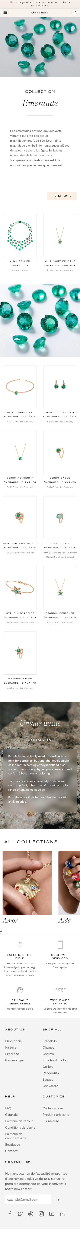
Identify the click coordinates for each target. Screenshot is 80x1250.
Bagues (48, 1079)
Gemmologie (14, 1060)
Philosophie (13, 1041)
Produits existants (56, 1114)
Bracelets (50, 1041)
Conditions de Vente (20, 1127)
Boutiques (12, 1144)
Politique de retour (19, 1121)
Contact (11, 1151)
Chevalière (50, 1086)
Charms (48, 1054)
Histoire (11, 1047)
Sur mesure (51, 1121)
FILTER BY (60, 196)
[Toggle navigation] (5, 12)
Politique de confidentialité (16, 1136)
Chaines (48, 1047)
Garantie (11, 1114)
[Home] (40, 12)
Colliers (48, 1066)
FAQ (8, 1108)
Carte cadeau (53, 1108)
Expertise (12, 1054)
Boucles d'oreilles (55, 1060)
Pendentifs (51, 1073)
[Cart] (74, 12)
